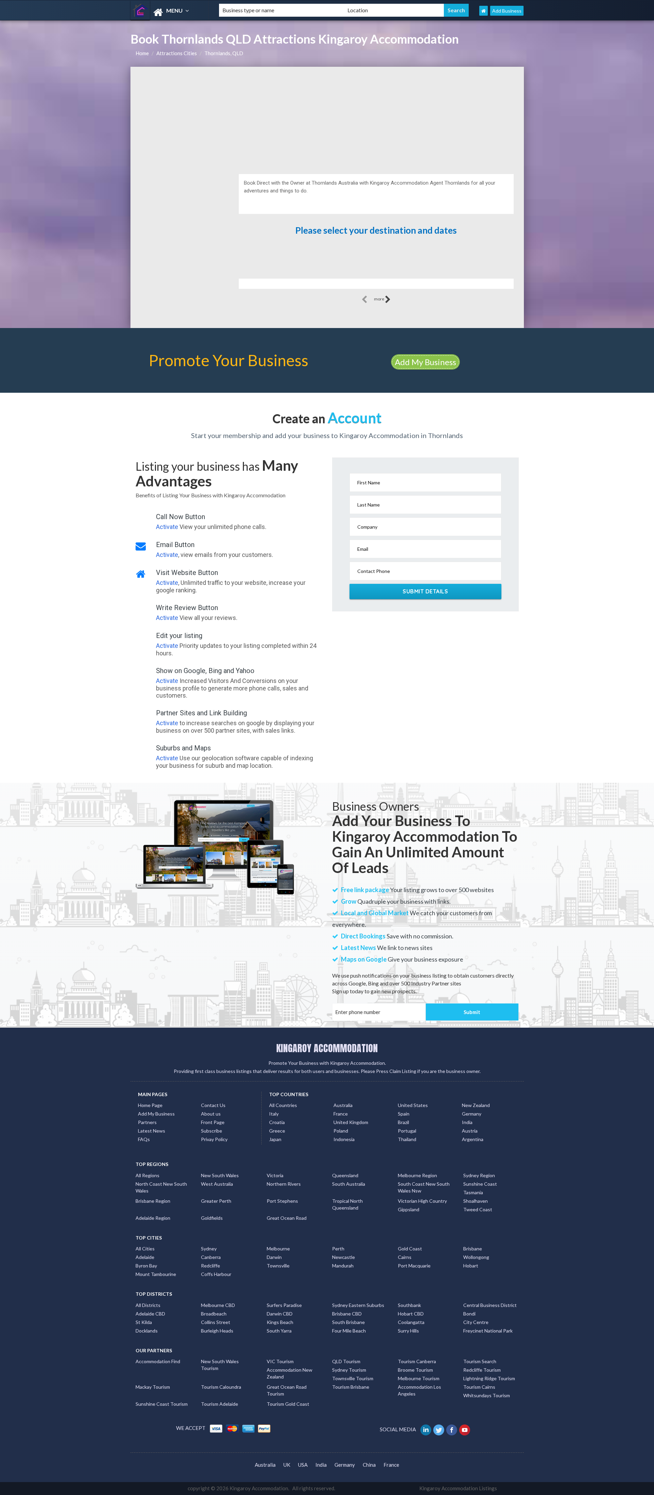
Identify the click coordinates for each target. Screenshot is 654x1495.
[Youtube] (465, 1429)
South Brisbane (348, 1322)
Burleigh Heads (217, 1331)
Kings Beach (280, 1322)
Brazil (403, 1122)
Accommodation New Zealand (289, 1373)
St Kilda (144, 1322)
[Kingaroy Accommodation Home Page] (483, 11)
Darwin (274, 1257)
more (379, 298)
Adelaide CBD (150, 1314)
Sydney (209, 1248)
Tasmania (473, 1192)
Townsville (278, 1265)
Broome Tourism (415, 1370)
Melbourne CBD (218, 1305)
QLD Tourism (346, 1361)
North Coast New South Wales (161, 1187)
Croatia (277, 1122)
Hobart (470, 1265)
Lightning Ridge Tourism (489, 1378)
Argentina (472, 1139)
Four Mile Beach (349, 1331)
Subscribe (211, 1131)
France (340, 1114)
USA (303, 1465)
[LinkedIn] (426, 1429)
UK (286, 1465)
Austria (470, 1131)
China (369, 1465)
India (467, 1122)
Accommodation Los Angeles (419, 1390)
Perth (338, 1248)
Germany (471, 1114)
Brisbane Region (153, 1201)
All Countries (283, 1105)
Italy (274, 1114)
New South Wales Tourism (220, 1364)
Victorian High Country (422, 1201)
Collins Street (215, 1322)
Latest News (151, 1131)
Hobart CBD (411, 1314)
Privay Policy (214, 1139)
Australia (343, 1105)
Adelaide (145, 1257)
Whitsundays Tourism (486, 1395)
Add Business (506, 11)
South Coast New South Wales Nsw (424, 1187)
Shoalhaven (475, 1201)
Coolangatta (411, 1322)
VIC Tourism (280, 1361)
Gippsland (408, 1209)
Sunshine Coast (480, 1184)
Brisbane (472, 1248)
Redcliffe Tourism (482, 1370)
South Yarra (279, 1331)
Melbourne (278, 1248)
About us (211, 1114)
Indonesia (344, 1139)
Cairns (404, 1257)
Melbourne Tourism (418, 1378)
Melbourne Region (417, 1175)
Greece (277, 1131)
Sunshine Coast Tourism (162, 1404)
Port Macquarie (414, 1265)
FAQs (144, 1139)
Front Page (212, 1122)
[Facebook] (452, 1429)
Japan (275, 1139)
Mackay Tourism (153, 1387)
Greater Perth (216, 1201)
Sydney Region (479, 1175)
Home (142, 53)
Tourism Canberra (417, 1361)
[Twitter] (439, 1429)
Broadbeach (214, 1314)
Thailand (407, 1139)
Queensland (345, 1175)
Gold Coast (410, 1248)
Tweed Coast (477, 1209)
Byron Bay (146, 1265)
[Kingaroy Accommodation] (169, 12)
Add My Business (425, 362)
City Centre (475, 1322)
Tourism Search (479, 1361)
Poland (340, 1131)
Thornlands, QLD (223, 53)
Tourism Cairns (479, 1387)
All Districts (148, 1305)
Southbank (409, 1305)
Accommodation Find (158, 1361)
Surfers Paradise (284, 1305)
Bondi (469, 1314)
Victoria (275, 1175)
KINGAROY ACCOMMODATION (327, 1048)
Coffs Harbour (216, 1274)
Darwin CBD (280, 1314)
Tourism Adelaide (219, 1404)
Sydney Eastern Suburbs (358, 1305)
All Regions (147, 1175)
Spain (403, 1114)
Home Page (150, 1105)
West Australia (217, 1184)
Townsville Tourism (352, 1378)
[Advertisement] (327, 118)
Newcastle (343, 1257)
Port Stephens (282, 1201)
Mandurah (343, 1265)
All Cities (145, 1248)
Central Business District (490, 1305)
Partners (147, 1122)
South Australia (348, 1184)
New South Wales (220, 1175)
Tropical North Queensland (347, 1204)
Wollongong (476, 1257)
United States (413, 1105)
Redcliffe (210, 1265)
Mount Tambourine (156, 1274)
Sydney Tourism (349, 1370)
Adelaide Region (153, 1218)
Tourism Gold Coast (288, 1404)
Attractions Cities (176, 53)
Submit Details (425, 591)
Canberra (211, 1257)
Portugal (407, 1131)
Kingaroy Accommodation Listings (458, 1488)
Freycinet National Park (488, 1331)
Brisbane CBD (347, 1314)
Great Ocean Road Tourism (287, 1390)
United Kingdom (350, 1122)
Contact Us (213, 1105)
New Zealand (476, 1105)
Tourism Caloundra (221, 1387)
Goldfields (212, 1218)
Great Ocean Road (287, 1218)
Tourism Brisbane (350, 1387)
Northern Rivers (284, 1184)
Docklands (147, 1331)
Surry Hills (408, 1331)
